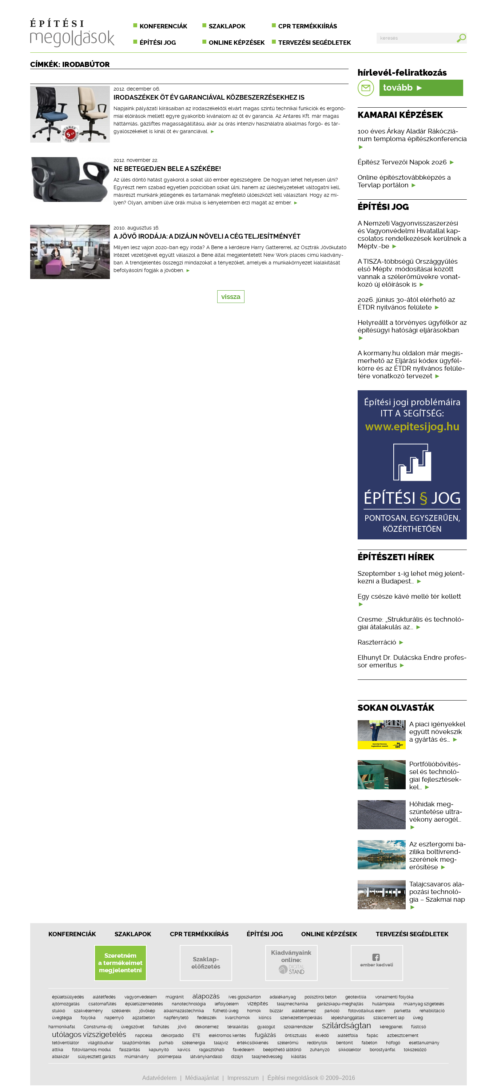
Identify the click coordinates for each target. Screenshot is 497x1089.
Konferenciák (163, 26)
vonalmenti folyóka (394, 997)
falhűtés (161, 1026)
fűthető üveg (225, 1010)
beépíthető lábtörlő (282, 1049)
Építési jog (158, 42)
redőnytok (317, 1042)
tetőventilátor (65, 1042)
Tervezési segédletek (314, 42)
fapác (372, 1035)
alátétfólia (348, 1035)
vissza (230, 296)
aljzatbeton (143, 1017)
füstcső (418, 1026)
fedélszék (206, 1017)
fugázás (265, 1035)
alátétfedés (104, 997)
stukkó (58, 1010)
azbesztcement (402, 1035)
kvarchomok (237, 1017)
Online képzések (237, 42)
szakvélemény (88, 1010)
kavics (184, 1049)
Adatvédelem (159, 1078)
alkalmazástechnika (184, 1010)
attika (57, 1049)
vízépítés (257, 1003)
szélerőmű (287, 1042)
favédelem (243, 1049)
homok (254, 1010)
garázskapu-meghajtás (340, 1003)
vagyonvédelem (140, 997)
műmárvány (136, 1056)
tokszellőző (415, 1049)
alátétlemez (304, 1010)
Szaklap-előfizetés (205, 963)
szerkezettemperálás (301, 1017)
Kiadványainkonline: (291, 956)
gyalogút (266, 1026)
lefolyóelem (227, 1003)
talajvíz (221, 1042)
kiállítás (298, 1056)
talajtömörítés (136, 1042)
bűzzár (276, 1010)
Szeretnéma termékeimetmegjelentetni (120, 963)
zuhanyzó (320, 1049)
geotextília (355, 997)
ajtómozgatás (66, 1003)
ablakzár (60, 1056)
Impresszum (243, 1078)
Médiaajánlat (202, 1078)
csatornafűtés (102, 1003)
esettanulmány (424, 1042)
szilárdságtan (346, 1025)
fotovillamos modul (91, 1049)
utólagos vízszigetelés (89, 1034)
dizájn (237, 1056)
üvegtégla (62, 1017)
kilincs (265, 1017)
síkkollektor (349, 1049)
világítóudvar (101, 1042)
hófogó (393, 1042)
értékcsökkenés (253, 1042)
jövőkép (147, 1010)
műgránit (175, 997)
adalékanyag (283, 997)
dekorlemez (207, 1026)
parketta (402, 1010)
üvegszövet (132, 1026)
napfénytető (176, 1017)
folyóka (88, 1017)
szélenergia (193, 1042)
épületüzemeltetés (144, 1003)
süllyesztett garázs (97, 1056)
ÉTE (196, 1035)
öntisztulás (296, 1035)
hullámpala (383, 1003)
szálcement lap (388, 1017)
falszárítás (129, 1049)
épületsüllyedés (68, 997)
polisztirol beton (321, 997)
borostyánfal (382, 1049)
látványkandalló (206, 1056)
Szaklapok (227, 26)
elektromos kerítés (227, 1035)
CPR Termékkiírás (199, 934)
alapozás (206, 996)
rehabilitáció (432, 1010)
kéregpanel (391, 1026)
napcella (143, 1035)
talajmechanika (292, 1003)
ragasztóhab (211, 1049)
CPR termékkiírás (307, 26)
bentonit (344, 1042)
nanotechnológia (189, 1003)
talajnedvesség (267, 1056)
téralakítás (238, 1026)
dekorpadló (172, 1035)
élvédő (322, 1035)
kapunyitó (159, 1049)
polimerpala (170, 1056)
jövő (182, 1026)
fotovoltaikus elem (366, 1010)
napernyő (114, 1017)
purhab (166, 1042)
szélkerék (121, 1010)
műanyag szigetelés (423, 1003)
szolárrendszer (298, 1026)
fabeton (369, 1042)
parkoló (332, 1010)
